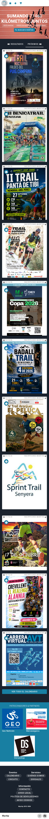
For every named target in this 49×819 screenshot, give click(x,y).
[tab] (15, 44)
